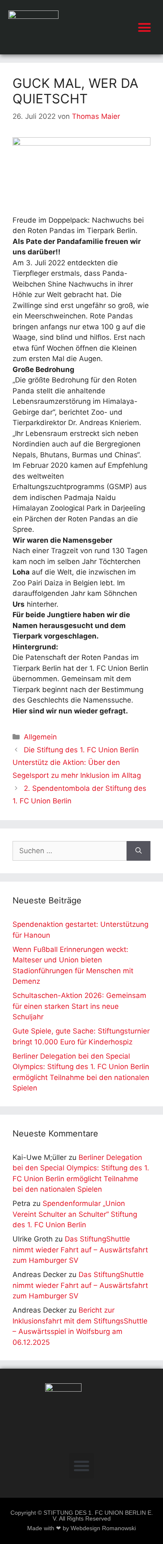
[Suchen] (138, 851)
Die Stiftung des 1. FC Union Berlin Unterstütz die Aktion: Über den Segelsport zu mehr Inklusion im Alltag (77, 763)
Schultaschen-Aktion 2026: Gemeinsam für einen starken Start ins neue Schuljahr (79, 1006)
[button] (144, 27)
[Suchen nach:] (70, 851)
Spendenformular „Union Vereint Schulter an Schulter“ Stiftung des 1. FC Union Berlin (75, 1214)
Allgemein (40, 737)
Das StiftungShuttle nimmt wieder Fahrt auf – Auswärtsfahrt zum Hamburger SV (80, 1249)
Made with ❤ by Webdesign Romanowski (81, 1528)
